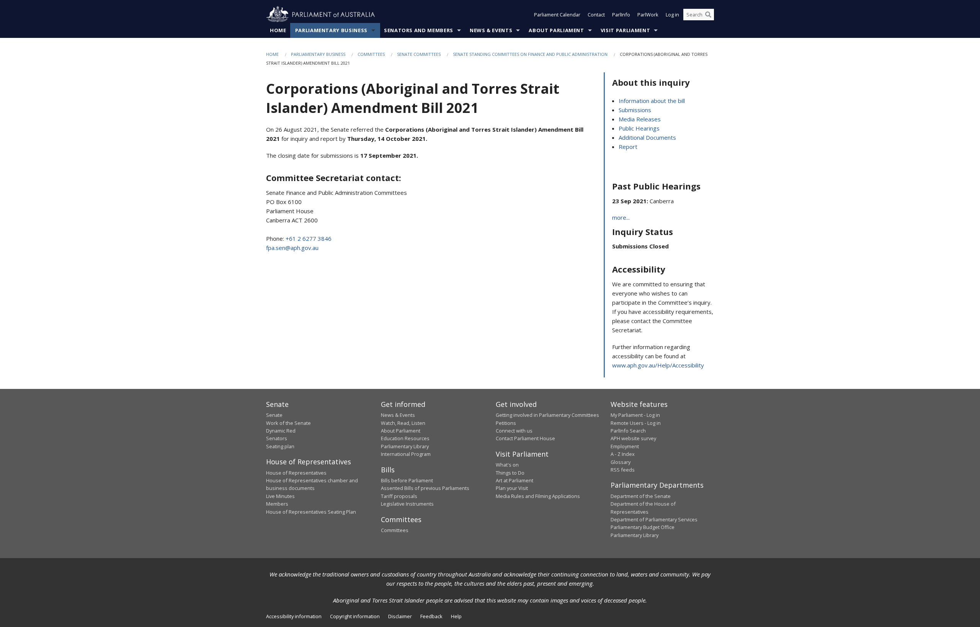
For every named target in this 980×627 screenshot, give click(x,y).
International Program (406, 454)
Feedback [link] (431, 616)
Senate (274, 414)
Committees (371, 54)
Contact (596, 14)
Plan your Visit (512, 488)
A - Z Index (623, 454)
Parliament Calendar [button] (557, 14)
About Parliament (556, 30)
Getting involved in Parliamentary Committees (547, 414)
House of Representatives (296, 472)
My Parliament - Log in (635, 414)
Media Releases (640, 119)
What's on (507, 464)
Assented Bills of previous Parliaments (425, 488)
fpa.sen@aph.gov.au (292, 247)
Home (278, 30)
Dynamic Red (281, 430)
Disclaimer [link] (400, 616)
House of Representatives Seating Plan (311, 511)
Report (628, 146)
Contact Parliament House (525, 438)
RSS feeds (623, 469)
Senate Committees (419, 54)
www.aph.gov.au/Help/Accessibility (658, 365)
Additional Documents (647, 137)
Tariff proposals (399, 496)
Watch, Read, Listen (403, 423)
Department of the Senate (641, 496)
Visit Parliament (625, 30)
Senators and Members (418, 30)
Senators (276, 438)
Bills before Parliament (407, 480)
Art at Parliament (514, 480)
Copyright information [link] (355, 616)
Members (277, 503)
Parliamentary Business (331, 30)
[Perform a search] (708, 14)
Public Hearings (639, 128)
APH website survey (633, 438)
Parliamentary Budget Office (643, 527)
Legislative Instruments (407, 503)
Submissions (635, 110)
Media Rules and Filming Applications (538, 496)
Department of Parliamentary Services (654, 519)
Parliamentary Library (405, 446)
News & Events (491, 30)
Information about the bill (652, 100)
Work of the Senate (288, 423)
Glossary (620, 462)
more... (621, 217)
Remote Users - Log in (636, 423)
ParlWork (647, 14)
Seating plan (280, 446)
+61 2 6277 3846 (309, 238)
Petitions (506, 423)
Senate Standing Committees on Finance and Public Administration (530, 54)
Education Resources (405, 438)
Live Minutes (280, 496)
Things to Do (510, 472)
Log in (672, 14)
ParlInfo (621, 14)
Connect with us (514, 430)
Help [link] (456, 616)
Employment (625, 446)
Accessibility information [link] (294, 616)
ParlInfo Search (628, 430)
